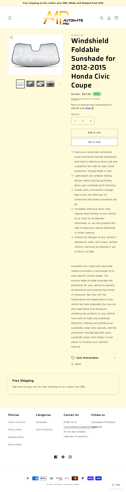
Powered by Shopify (71, 484)
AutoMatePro (58, 484)
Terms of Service (17, 422)
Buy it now (94, 142)
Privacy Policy (15, 429)
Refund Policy (15, 444)
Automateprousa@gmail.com (80, 427)
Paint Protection (44, 429)
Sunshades (41, 422)
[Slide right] (59, 84)
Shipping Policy (16, 437)
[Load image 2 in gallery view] (30, 84)
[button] (9, 18)
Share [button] (78, 364)
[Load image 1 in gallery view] (20, 84)
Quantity (75, 114)
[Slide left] (11, 84)
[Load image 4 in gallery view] (50, 84)
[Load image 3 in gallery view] (40, 84)
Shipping (75, 99)
